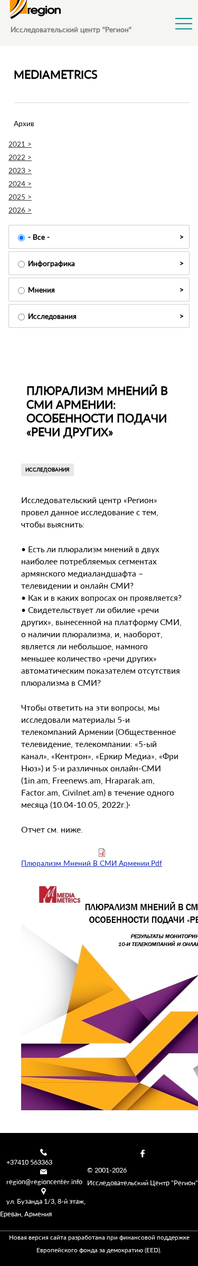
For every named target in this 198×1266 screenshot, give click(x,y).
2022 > (20, 157)
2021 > (20, 143)
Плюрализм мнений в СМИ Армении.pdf (91, 862)
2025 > (20, 196)
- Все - (39, 236)
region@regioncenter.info (44, 1181)
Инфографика (51, 263)
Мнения (41, 289)
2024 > (20, 183)
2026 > (20, 209)
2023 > (20, 170)
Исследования (52, 315)
